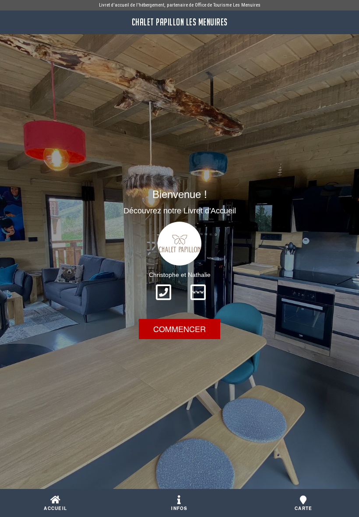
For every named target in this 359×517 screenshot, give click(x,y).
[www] (198, 302)
